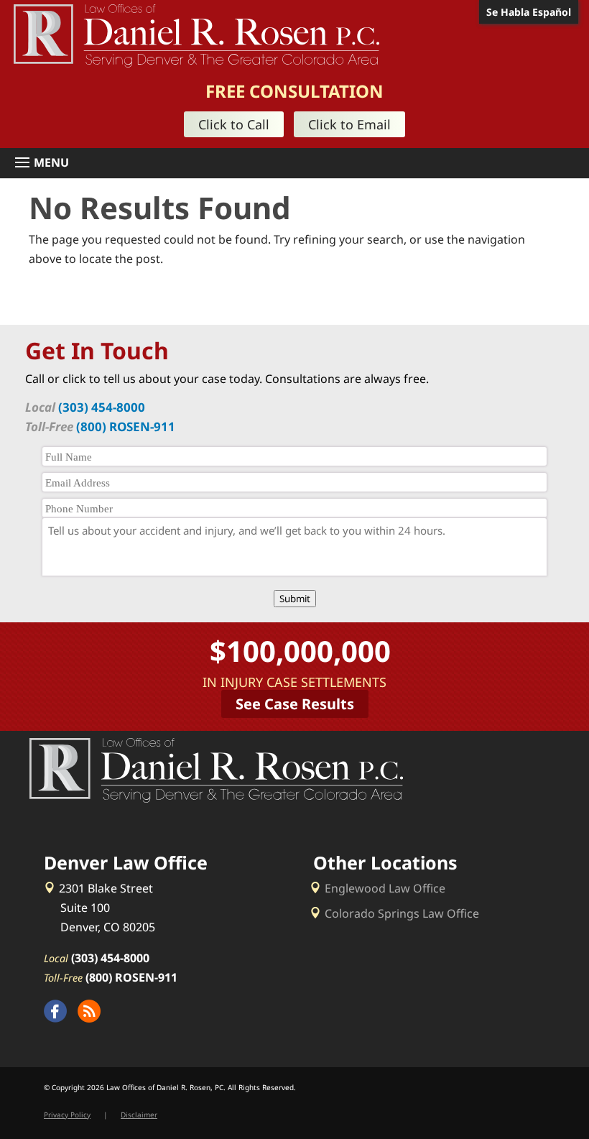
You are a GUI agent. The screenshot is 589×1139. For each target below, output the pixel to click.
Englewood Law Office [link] (385, 888)
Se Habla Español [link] (528, 12)
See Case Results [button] (295, 704)
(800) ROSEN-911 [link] (125, 426)
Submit (294, 598)
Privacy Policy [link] (67, 1115)
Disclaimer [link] (139, 1115)
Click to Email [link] (349, 124)
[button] (300, 163)
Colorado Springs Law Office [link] (402, 913)
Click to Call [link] (233, 124)
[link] (196, 34)
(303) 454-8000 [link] (101, 407)
